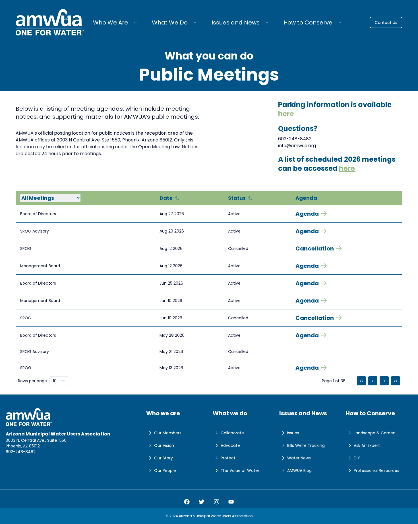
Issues (293, 433)
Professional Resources (376, 470)
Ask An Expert (367, 445)
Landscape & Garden (375, 433)
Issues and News (236, 22)
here (286, 113)
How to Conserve (308, 22)
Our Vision (164, 445)
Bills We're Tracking (306, 445)
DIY (357, 458)
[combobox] (59, 380)
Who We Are (110, 22)
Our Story (163, 458)
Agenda (307, 214)
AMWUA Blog (299, 470)
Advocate (230, 445)
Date (166, 198)
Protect (228, 458)
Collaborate (232, 433)
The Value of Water (240, 470)
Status (237, 198)
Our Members (167, 433)
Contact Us (386, 22)
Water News (299, 458)
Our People (165, 470)
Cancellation (314, 248)
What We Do (170, 22)
